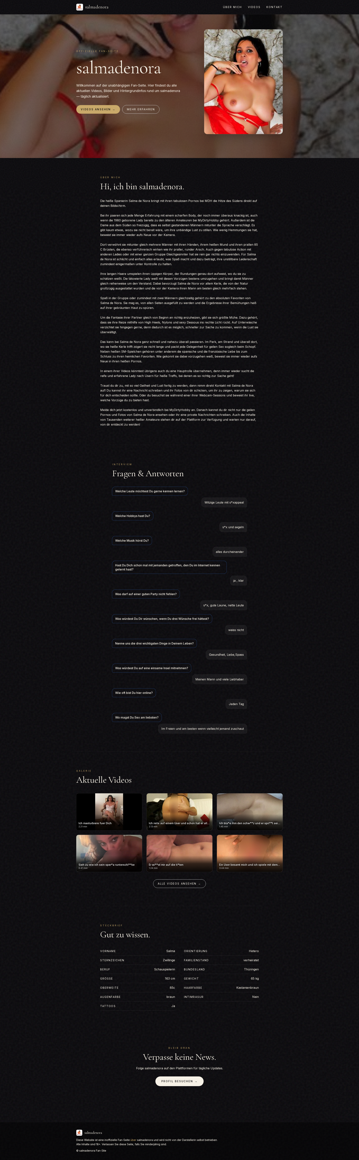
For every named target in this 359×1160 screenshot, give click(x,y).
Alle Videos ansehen (179, 883)
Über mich (232, 7)
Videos (254, 7)
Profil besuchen (179, 1081)
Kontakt (274, 7)
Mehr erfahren (141, 109)
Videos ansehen (98, 109)
